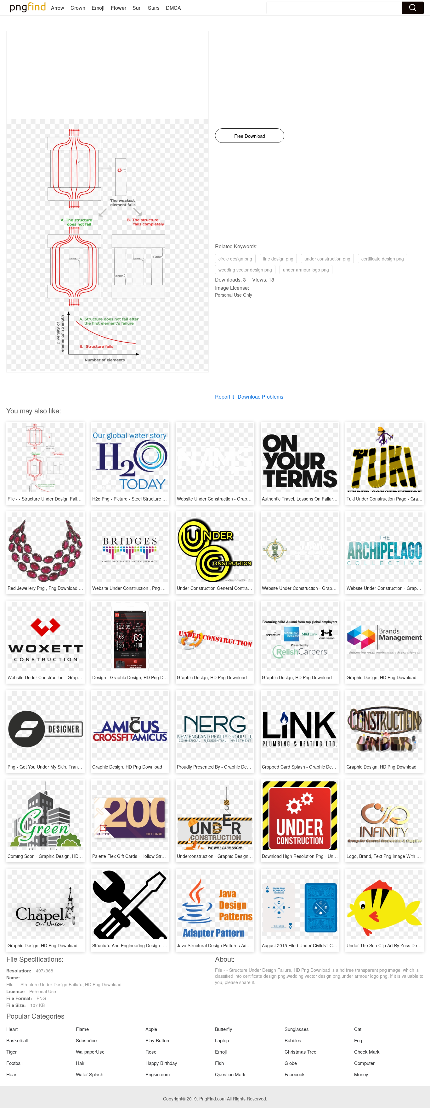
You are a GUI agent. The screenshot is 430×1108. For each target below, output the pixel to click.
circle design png (235, 258)
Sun (137, 7)
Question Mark (230, 1074)
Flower (118, 7)
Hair (80, 1063)
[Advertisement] (107, 75)
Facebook (295, 1074)
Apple (151, 1029)
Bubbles (293, 1040)
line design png (278, 258)
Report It (224, 396)
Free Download (249, 135)
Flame (82, 1029)
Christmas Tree (300, 1051)
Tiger (11, 1051)
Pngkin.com (157, 1074)
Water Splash (89, 1074)
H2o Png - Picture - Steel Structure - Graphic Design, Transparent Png (162, 498)
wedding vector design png (245, 269)
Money (361, 1074)
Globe (291, 1063)
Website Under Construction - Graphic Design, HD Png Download (242, 498)
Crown (78, 7)
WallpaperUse (90, 1051)
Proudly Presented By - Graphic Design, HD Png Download (235, 767)
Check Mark (367, 1051)
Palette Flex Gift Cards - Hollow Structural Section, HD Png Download (161, 856)
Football (14, 1063)
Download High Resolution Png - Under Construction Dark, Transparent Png (337, 856)
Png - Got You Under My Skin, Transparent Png (55, 767)
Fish (219, 1063)
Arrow (57, 7)
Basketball (17, 1040)
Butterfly (223, 1029)
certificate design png (382, 258)
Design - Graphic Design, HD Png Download (136, 677)
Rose (150, 1051)
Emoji (98, 7)
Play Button (157, 1040)
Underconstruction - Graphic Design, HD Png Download (232, 856)
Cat (357, 1029)
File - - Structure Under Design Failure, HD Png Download (65, 498)
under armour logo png (306, 269)
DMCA (173, 7)
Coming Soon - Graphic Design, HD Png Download (58, 856)
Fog (358, 1040)
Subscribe (86, 1040)
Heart (12, 1029)
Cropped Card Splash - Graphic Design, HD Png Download (320, 767)
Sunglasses (297, 1029)
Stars (154, 7)
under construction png (327, 258)
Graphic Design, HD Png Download (212, 677)
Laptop (222, 1040)
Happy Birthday (161, 1063)
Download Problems (260, 396)
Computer (364, 1063)
